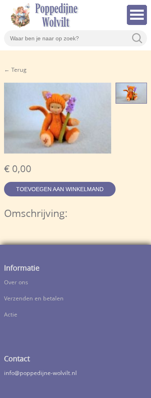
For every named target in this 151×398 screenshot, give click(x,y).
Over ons (16, 283)
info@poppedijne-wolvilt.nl (40, 374)
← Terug (15, 70)
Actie (10, 315)
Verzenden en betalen (34, 299)
